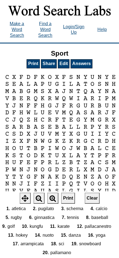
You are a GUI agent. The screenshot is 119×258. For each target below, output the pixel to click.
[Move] (25, 198)
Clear (92, 198)
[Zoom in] (52, 198)
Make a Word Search (17, 29)
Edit (64, 63)
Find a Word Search (45, 29)
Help (102, 29)
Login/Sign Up (73, 29)
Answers (81, 63)
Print (33, 63)
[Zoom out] (39, 198)
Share (49, 63)
